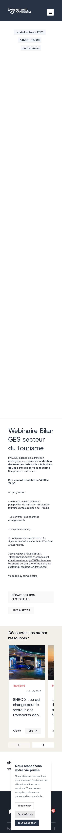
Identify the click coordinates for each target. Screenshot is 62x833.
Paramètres (25, 814)
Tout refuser (24, 805)
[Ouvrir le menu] (50, 12)
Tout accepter (27, 823)
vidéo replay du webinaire (23, 575)
